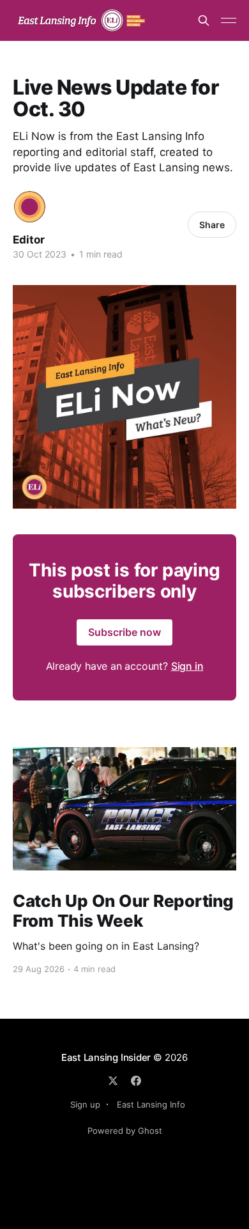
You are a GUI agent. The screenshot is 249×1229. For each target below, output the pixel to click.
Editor (29, 239)
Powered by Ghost (124, 1130)
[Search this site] (203, 20)
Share (212, 224)
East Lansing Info (151, 1104)
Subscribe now (124, 632)
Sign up (85, 1104)
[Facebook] (136, 1081)
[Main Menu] (228, 20)
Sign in (187, 666)
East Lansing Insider (106, 1057)
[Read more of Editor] (30, 207)
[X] (113, 1081)
